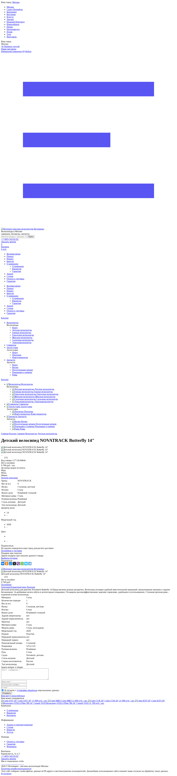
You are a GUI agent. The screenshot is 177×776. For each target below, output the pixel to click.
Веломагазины (13, 254)
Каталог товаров (17, 433)
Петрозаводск (13, 29)
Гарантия (16, 271)
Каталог (5, 318)
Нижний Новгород (16, 22)
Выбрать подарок (9, 558)
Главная (5, 433)
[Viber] (18, 563)
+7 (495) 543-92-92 (9, 239)
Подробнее (6, 584)
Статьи (10, 276)
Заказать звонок (8, 242)
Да (2, 46)
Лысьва (10, 19)
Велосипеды (31, 433)
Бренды (10, 261)
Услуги (10, 732)
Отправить (6, 693)
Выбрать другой (11, 46)
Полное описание (9, 478)
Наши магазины (8, 49)
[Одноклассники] (6, 563)
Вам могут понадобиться (13, 696)
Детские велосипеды (47, 433)
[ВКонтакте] (2, 563)
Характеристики (18, 587)
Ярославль (12, 37)
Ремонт (10, 259)
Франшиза (11, 746)
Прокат (10, 256)
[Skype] (26, 563)
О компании (12, 264)
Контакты (11, 715)
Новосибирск (13, 24)
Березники (12, 12)
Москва (15, 2)
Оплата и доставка (15, 279)
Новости (11, 730)
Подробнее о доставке (11, 550)
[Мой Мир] (10, 563)
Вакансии (16, 269)
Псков (9, 32)
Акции (10, 274)
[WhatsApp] (22, 563)
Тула (9, 34)
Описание (6, 587)
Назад (15, 327)
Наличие (31, 587)
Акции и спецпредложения (19, 725)
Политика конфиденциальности (16, 768)
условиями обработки (27, 690)
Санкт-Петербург (15, 9)
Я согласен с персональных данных (31, 690)
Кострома (11, 14)
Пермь (10, 27)
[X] (14, 563)
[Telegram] (30, 563)
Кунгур (10, 17)
